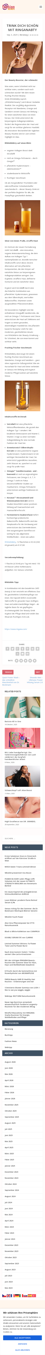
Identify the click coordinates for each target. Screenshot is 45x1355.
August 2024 (10, 1196)
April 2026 (9, 1080)
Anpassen (22, 1344)
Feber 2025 (9, 1159)
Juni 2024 (9, 1208)
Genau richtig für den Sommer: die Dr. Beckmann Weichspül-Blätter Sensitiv (21, 909)
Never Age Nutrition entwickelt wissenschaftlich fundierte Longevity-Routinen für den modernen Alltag (21, 1004)
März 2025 (9, 1153)
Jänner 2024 (10, 1239)
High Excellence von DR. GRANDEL (20, 821)
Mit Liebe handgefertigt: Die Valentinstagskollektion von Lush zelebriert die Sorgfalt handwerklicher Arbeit (20, 755)
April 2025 (9, 1147)
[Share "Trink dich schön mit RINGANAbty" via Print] (27, 653)
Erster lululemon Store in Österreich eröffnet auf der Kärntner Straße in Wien (20, 858)
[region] (22, 1332)
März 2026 (9, 1086)
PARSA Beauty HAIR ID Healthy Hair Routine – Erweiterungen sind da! (20, 980)
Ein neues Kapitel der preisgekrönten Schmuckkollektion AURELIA (21, 893)
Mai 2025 (8, 1141)
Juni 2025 (9, 1135)
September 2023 (12, 1263)
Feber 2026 (9, 1092)
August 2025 (10, 1123)
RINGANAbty (10, 542)
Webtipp (8, 1047)
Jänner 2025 (10, 1166)
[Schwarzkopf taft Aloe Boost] (22, 776)
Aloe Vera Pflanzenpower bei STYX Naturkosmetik (19, 924)
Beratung (24, 35)
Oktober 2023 (10, 1257)
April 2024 (9, 1220)
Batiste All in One (13, 721)
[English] (8, 1295)
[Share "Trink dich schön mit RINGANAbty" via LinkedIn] (32, 648)
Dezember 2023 (11, 1245)
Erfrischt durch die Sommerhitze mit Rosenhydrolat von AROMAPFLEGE (21, 972)
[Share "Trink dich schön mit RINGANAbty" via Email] (22, 653)
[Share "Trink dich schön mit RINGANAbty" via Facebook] (7, 648)
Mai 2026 (8, 1074)
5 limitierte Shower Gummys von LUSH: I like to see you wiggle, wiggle (22, 988)
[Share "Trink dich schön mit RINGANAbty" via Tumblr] (22, 648)
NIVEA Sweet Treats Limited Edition (20, 867)
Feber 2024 (9, 1233)
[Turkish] (34, 1295)
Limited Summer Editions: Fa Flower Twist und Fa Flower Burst (20, 944)
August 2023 (10, 1269)
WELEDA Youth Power (14, 917)
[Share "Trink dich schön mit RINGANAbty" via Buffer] (37, 648)
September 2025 (12, 1117)
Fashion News (11, 1041)
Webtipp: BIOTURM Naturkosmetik (20, 996)
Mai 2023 (8, 1288)
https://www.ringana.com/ (16, 629)
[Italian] (21, 1295)
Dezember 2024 (11, 1172)
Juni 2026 (9, 1068)
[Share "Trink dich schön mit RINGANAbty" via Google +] (17, 648)
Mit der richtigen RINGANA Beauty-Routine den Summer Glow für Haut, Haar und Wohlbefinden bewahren (21, 962)
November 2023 (11, 1251)
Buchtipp (9, 1035)
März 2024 (9, 1227)
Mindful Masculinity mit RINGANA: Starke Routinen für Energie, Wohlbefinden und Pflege (20, 1015)
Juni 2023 (9, 1282)
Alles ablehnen (22, 1350)
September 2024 (12, 1190)
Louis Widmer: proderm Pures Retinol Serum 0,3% (21, 901)
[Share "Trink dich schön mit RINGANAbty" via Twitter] (12, 648)
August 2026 (10, 1062)
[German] (17, 1295)
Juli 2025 (8, 1129)
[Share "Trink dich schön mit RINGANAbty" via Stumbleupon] (17, 653)
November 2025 (11, 1105)
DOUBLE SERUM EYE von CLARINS (19, 937)
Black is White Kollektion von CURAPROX (22, 931)
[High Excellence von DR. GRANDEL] (22, 807)
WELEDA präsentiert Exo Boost (18, 873)
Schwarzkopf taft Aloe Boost (18, 790)
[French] (13, 1295)
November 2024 (11, 1178)
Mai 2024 (8, 1214)
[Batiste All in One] (22, 707)
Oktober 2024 (10, 1184)
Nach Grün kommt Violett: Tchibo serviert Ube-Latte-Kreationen (19, 953)
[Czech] (4, 1295)
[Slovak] (26, 1295)
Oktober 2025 (10, 1111)
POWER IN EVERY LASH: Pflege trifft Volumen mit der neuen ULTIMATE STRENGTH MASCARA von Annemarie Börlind (21, 882)
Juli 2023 (8, 1275)
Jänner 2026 (10, 1098)
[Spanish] (30, 1295)
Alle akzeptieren (22, 1338)
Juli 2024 (8, 1202)
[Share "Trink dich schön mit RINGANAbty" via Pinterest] (27, 648)
